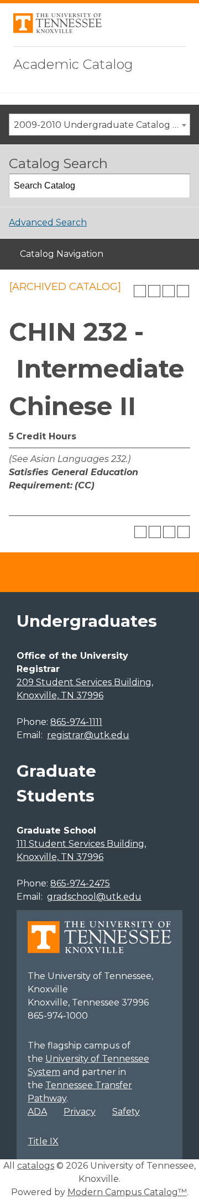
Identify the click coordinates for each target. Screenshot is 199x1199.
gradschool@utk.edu (94, 896)
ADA (37, 1111)
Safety (126, 1111)
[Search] (178, 186)
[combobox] (99, 125)
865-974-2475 (80, 883)
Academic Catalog (73, 64)
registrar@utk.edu (88, 735)
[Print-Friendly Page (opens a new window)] (169, 291)
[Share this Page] (154, 291)
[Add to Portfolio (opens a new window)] (140, 291)
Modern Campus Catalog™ (127, 1192)
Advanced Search (48, 222)
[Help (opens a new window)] (183, 291)
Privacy (80, 1111)
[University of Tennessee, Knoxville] (57, 30)
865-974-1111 (76, 722)
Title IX (43, 1141)
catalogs (35, 1165)
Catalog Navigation (61, 254)
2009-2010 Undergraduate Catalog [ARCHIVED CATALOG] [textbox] (102, 125)
